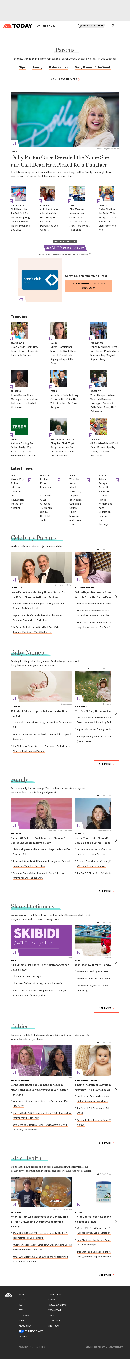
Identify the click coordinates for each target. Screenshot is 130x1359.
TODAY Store (54, 1320)
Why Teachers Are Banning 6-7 (28, 976)
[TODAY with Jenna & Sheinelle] (41, 813)
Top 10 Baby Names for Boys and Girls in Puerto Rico (103, 729)
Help (21, 1305)
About (22, 1294)
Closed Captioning (57, 1305)
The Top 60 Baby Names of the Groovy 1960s (101, 711)
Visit (21, 1310)
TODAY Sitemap (54, 1310)
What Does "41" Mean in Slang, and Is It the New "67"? (39, 983)
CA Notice (23, 1336)
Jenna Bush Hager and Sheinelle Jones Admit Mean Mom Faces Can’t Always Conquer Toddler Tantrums (39, 1090)
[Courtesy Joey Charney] (41, 1192)
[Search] (113, 26)
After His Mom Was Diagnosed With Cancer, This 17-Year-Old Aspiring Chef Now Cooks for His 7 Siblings (39, 1222)
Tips (22, 67)
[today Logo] (8, 1295)
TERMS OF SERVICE (55, 1294)
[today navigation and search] (123, 26)
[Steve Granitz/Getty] (41, 567)
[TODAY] (41, 940)
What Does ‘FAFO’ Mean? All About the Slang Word (102, 978)
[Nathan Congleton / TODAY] (65, 119)
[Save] (14, 143)
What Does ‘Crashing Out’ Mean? (93, 971)
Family (37, 67)
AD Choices (23, 1320)
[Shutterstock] (41, 686)
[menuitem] (46, 26)
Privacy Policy (25, 1326)
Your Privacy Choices (34, 1331)
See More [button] (105, 764)
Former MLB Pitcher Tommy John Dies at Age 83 (101, 603)
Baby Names (58, 67)
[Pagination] (98, 549)
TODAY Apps (23, 1315)
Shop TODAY (53, 1326)
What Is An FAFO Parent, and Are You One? (100, 965)
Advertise (52, 1315)
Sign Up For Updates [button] (63, 79)
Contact (23, 1299)
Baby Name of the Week (93, 67)
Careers (51, 1299)
